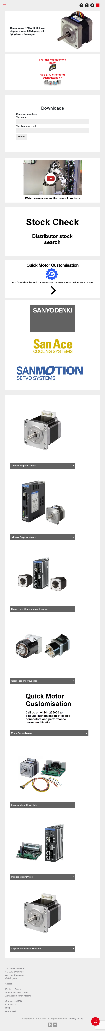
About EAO (10, 1011)
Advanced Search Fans (17, 992)
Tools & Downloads (14, 968)
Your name (21, 117)
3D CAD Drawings (14, 971)
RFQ (7, 1007)
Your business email (26, 126)
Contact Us (11, 1004)
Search (8, 983)
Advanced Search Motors (18, 995)
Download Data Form (26, 120)
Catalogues (11, 978)
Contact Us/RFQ (13, 1001)
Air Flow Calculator (14, 975)
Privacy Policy (76, 1018)
